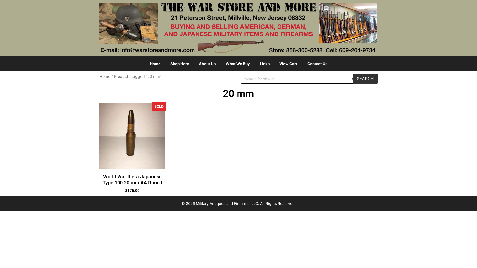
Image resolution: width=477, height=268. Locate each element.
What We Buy (238, 63)
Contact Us (317, 63)
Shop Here (179, 63)
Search (365, 78)
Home (155, 63)
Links (265, 63)
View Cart (288, 63)
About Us (207, 63)
